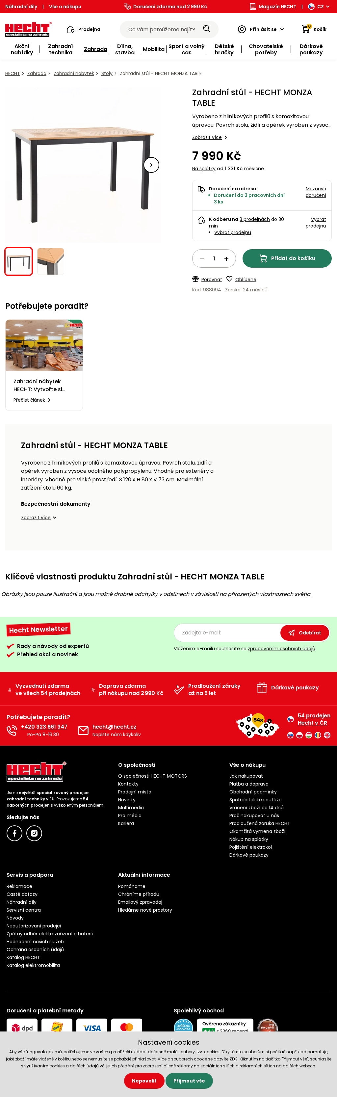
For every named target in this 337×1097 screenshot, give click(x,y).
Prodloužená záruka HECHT (259, 823)
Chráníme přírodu (138, 894)
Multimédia (131, 807)
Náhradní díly (21, 6)
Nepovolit (144, 1081)
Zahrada (36, 73)
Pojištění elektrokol (250, 847)
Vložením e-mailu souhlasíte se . (245, 648)
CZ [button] (320, 6)
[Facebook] (14, 833)
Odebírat (310, 632)
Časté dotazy (22, 894)
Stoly (107, 73)
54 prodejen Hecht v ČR (314, 719)
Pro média (130, 815)
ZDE (233, 1059)
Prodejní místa (134, 792)
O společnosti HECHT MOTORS (152, 776)
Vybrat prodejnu (232, 232)
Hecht (12, 73)
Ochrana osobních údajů (35, 949)
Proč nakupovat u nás (254, 815)
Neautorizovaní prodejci (34, 926)
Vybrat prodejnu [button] (316, 222)
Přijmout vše (189, 1081)
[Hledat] (207, 29)
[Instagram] (34, 833)
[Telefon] (12, 730)
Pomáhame (131, 886)
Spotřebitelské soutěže (255, 799)
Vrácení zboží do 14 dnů (256, 807)
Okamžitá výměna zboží (257, 831)
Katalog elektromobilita (33, 965)
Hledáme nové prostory (145, 910)
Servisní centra (24, 910)
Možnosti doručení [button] (316, 192)
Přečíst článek (29, 400)
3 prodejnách (255, 219)
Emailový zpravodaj (140, 902)
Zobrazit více (207, 137)
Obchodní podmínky (253, 792)
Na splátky (204, 168)
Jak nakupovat (246, 776)
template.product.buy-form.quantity (214, 258)
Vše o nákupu (65, 6)
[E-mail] (83, 730)
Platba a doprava (249, 784)
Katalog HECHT (23, 957)
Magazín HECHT (277, 6)
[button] (83, 29)
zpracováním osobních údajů (281, 648)
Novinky (127, 799)
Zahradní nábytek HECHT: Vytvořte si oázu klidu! (37, 385)
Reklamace (19, 886)
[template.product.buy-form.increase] (226, 258)
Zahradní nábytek (74, 73)
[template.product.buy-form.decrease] (201, 258)
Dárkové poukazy (249, 855)
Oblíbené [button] (245, 279)
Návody (15, 918)
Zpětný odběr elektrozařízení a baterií (50, 933)
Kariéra (126, 823)
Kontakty (128, 784)
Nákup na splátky (248, 839)
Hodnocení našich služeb (35, 941)
